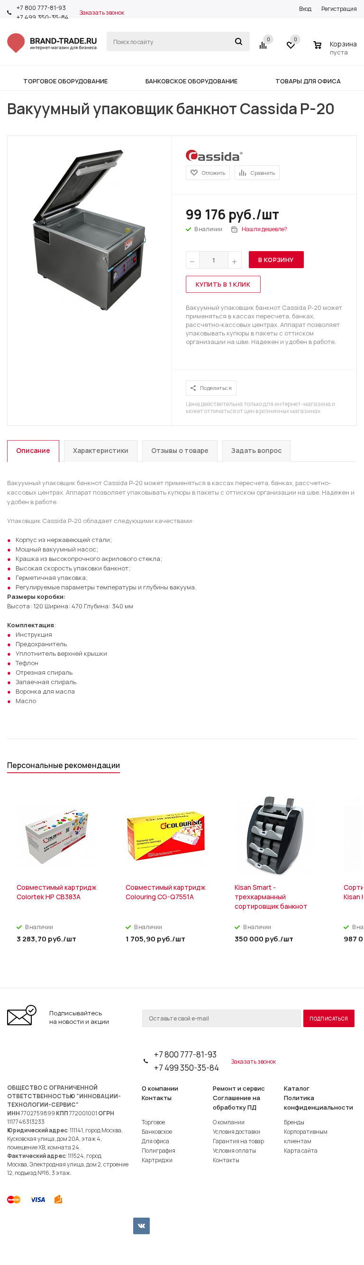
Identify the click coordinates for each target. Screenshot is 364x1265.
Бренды (294, 1122)
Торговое (153, 1122)
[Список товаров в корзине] (336, 50)
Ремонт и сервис (239, 1088)
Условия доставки (236, 1132)
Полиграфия (158, 1151)
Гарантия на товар (238, 1141)
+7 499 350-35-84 (43, 17)
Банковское (157, 1132)
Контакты (157, 1097)
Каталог (296, 1088)
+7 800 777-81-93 (41, 7)
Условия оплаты (234, 1151)
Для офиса (155, 1141)
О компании (160, 1088)
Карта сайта (301, 1151)
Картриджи (157, 1160)
